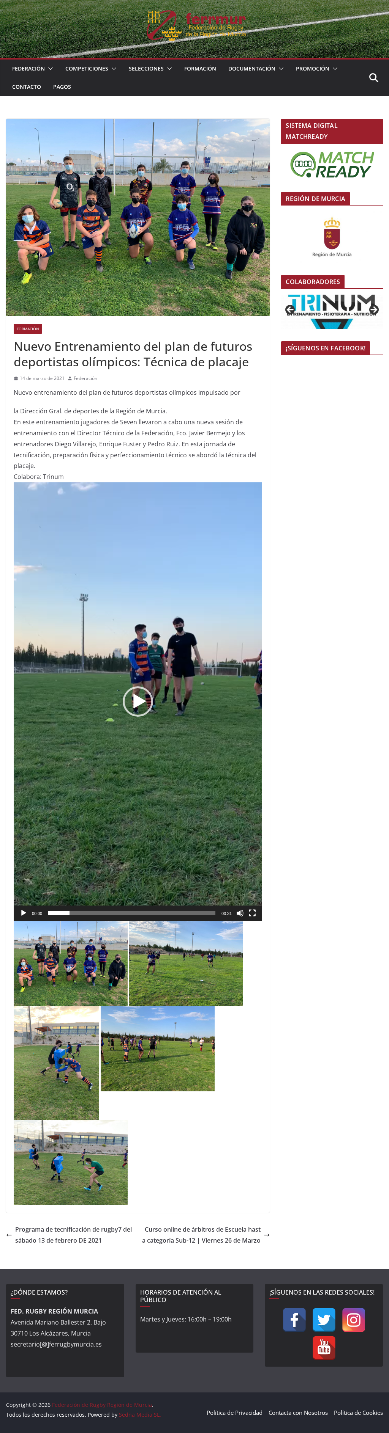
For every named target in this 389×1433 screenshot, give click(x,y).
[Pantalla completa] (252, 913)
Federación (28, 68)
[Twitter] (324, 1320)
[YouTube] (324, 1348)
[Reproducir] (23, 913)
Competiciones (86, 68)
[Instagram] (354, 1320)
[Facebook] (294, 1320)
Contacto (26, 86)
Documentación (251, 68)
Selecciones (146, 68)
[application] (138, 701)
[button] (49, 68)
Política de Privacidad (234, 1412)
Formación (200, 68)
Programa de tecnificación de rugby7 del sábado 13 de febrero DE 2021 (73, 1235)
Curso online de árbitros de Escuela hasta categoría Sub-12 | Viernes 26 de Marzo (201, 1235)
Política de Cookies (358, 1412)
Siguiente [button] (373, 310)
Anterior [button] (290, 310)
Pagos (62, 86)
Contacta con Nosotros (298, 1412)
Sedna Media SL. (140, 1414)
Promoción (312, 68)
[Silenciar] (240, 913)
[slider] (131, 913)
